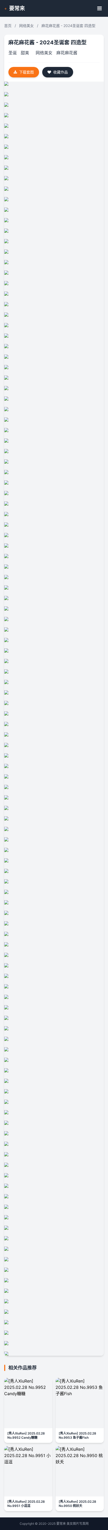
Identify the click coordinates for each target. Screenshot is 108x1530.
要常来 (17, 8)
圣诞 (12, 52)
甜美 (25, 52)
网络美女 (26, 25)
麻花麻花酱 (66, 52)
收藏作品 (60, 72)
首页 (8, 25)
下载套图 (26, 72)
